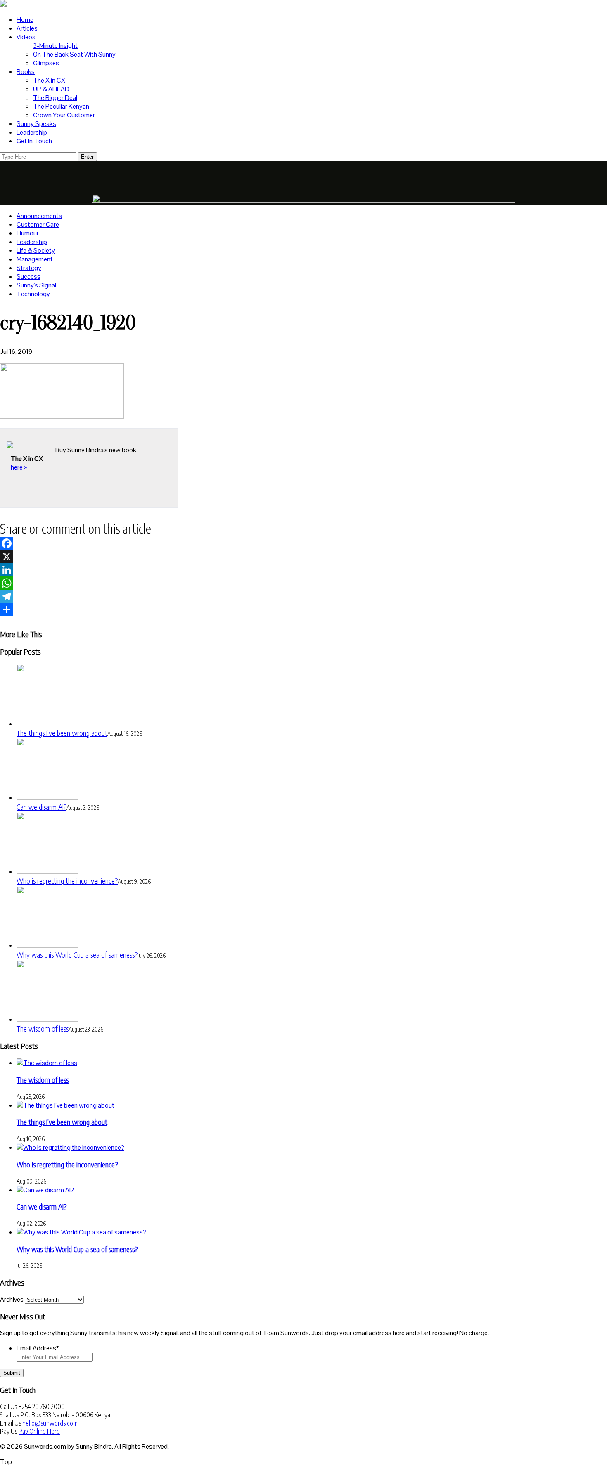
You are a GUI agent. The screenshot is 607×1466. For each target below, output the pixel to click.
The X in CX (49, 80)
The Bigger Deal (55, 97)
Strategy (29, 267)
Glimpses (46, 63)
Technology (33, 293)
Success (28, 276)
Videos (26, 37)
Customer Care (38, 224)
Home (25, 19)
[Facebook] (303, 543)
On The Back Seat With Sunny (74, 54)
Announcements (39, 215)
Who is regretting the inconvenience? (67, 880)
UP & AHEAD (51, 89)
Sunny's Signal (36, 285)
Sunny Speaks (36, 123)
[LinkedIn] (303, 569)
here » (19, 467)
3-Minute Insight (55, 45)
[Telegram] (303, 596)
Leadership (32, 132)
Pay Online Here (39, 1431)
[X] (303, 556)
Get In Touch (34, 141)
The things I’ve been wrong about (62, 733)
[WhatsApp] (303, 583)
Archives (12, 1299)
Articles (27, 28)
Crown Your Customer (64, 115)
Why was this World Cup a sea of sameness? (77, 954)
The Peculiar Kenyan (61, 106)
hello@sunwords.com (50, 1423)
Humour (28, 233)
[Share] (303, 609)
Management (35, 259)
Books (26, 71)
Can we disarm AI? (41, 806)
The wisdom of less (43, 1028)
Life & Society (36, 250)
